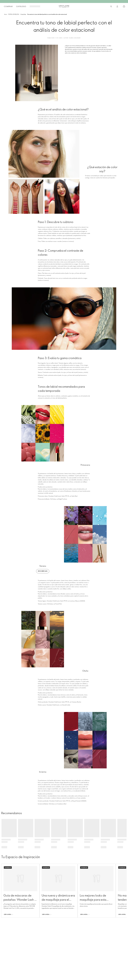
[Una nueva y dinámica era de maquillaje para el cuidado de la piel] (58, 891)
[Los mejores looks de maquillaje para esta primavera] (97, 891)
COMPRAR (8, 6)
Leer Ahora (7, 914)
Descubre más (42, 571)
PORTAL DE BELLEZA (13, 14)
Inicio (5, 14)
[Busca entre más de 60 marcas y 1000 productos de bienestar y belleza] (111, 6)
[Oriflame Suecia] (64, 6)
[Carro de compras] (124, 6)
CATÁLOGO (21, 6)
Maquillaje (23, 14)
